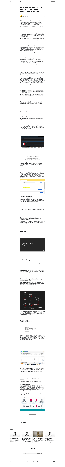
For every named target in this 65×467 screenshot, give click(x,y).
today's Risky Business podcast (36, 47)
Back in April (22, 22)
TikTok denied (35, 118)
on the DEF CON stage (27, 59)
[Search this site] (47, 1)
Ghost (54, 461)
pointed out (42, 125)
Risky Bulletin (38, 461)
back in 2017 (25, 116)
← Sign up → (33, 461)
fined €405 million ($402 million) (35, 163)
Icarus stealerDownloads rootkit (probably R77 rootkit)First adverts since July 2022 (30, 329)
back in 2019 (33, 50)
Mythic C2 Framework (23, 336)
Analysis (16, 1)
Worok (39, 385)
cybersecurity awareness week (24, 218)
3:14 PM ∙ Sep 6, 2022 (31, 321)
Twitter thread (30, 69)
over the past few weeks (34, 201)
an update (39, 278)
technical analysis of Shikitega (40, 368)
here (28, 177)
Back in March (26, 377)
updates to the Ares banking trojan (38, 371)
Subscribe (53, 1)
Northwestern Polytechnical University (35, 44)
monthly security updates (32, 414)
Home (11, 1)
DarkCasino (25, 279)
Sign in (49, 1)
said (42, 127)
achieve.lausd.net (35, 158)
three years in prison (23, 271)
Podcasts (21, 1)
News (18, 1)
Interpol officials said (30, 259)
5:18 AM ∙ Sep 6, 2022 (37, 159)
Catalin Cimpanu (24, 15)
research (21, 165)
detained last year (34, 271)
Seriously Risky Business (28, 461)
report (32, 282)
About (13, 1)
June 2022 (34, 45)
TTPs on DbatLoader (32, 381)
